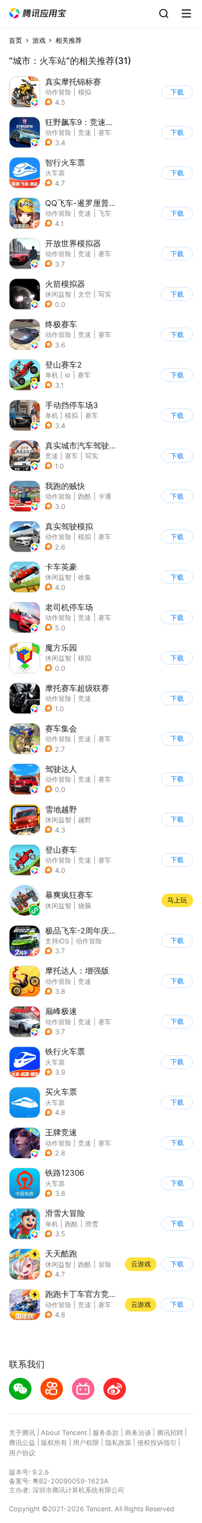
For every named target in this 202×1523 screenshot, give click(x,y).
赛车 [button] (104, 132)
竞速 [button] (84, 132)
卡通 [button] (104, 496)
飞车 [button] (104, 213)
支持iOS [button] (57, 941)
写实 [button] (104, 294)
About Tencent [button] (64, 1433)
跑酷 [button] (84, 496)
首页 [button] (15, 40)
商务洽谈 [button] (138, 1433)
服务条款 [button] (106, 1433)
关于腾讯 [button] (22, 1433)
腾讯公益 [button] (22, 1442)
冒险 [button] (104, 1264)
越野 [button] (84, 820)
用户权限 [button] (86, 1442)
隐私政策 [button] (118, 1442)
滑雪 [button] (91, 1224)
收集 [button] (84, 577)
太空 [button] (84, 294)
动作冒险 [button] (58, 92)
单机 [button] (51, 375)
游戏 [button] (39, 40)
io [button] (67, 375)
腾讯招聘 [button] (170, 1433)
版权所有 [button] (54, 1442)
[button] (37, 13)
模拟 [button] (84, 92)
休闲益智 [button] (58, 294)
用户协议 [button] (22, 1453)
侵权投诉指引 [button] (157, 1442)
